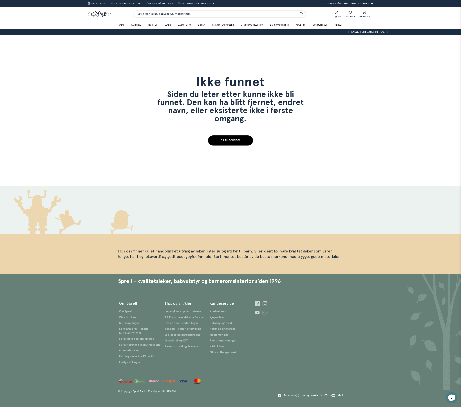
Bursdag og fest (279, 25)
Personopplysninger (223, 340)
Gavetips (301, 25)
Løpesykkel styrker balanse (182, 311)
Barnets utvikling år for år (181, 346)
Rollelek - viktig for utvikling (182, 328)
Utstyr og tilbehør (252, 25)
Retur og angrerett (222, 328)
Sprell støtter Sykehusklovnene (139, 344)
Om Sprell (125, 311)
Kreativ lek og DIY (176, 340)
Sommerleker (320, 25)
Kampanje (136, 25)
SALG (121, 25)
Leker (168, 25)
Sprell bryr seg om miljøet (136, 338)
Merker (338, 25)
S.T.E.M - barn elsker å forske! (184, 317)
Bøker (201, 25)
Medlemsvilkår (219, 334)
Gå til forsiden (231, 140)
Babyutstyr (184, 25)
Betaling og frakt (221, 323)
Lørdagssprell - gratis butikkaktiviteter (133, 330)
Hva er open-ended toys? (181, 323)
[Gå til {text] (257, 304)
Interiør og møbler (223, 25)
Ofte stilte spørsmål (223, 352)
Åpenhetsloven (129, 350)
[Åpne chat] (451, 397)
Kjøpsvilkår (217, 317)
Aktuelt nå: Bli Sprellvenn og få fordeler (350, 4)
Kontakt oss (218, 311)
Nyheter (152, 25)
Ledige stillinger (129, 362)
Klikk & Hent (218, 346)
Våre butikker (128, 317)
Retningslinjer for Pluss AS (136, 356)
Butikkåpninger (129, 323)
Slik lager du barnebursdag (182, 334)
